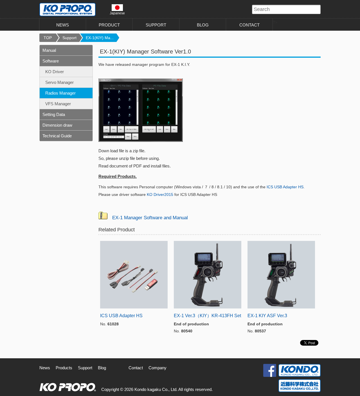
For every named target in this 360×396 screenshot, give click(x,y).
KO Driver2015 (160, 194)
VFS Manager (58, 103)
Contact (136, 367)
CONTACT (249, 25)
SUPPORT (156, 25)
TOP (48, 37)
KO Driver (54, 71)
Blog (102, 367)
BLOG (203, 25)
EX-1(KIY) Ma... (100, 37)
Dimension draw (57, 125)
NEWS (62, 25)
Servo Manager (59, 82)
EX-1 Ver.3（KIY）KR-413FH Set (207, 315)
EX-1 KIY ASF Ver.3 (267, 315)
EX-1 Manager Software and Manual (150, 217)
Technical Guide (57, 135)
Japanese (117, 13)
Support (69, 37)
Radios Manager (60, 93)
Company (157, 367)
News (44, 367)
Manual (49, 50)
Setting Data (53, 114)
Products (64, 367)
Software (50, 61)
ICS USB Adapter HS (285, 187)
